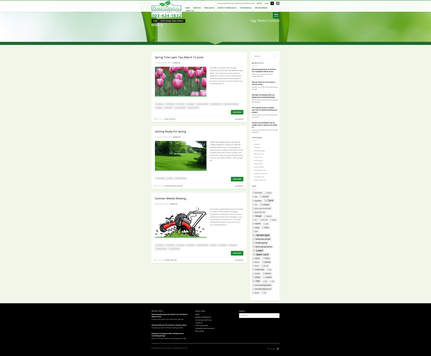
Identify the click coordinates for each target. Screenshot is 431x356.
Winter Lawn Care (260, 180)
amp (256, 196)
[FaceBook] (272, 3)
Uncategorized (259, 177)
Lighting (257, 258)
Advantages (258, 193)
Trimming (169, 107)
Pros (270, 269)
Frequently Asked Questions (205, 328)
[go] (275, 56)
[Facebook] (277, 348)
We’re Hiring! (199, 331)
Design (258, 216)
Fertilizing (171, 104)
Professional (259, 269)
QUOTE (276, 15)
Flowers (181, 104)
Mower (267, 258)
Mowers (257, 262)
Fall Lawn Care (259, 154)
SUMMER (223, 245)
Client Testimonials (201, 325)
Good (266, 224)
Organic (257, 266)
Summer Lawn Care (171, 260)
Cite (256, 204)
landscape (263, 235)
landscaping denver (263, 246)
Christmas (257, 147)
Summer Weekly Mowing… (171, 198)
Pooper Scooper (203, 104)
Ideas (256, 231)
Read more (237, 112)
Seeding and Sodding (231, 104)
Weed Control (181, 107)
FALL (256, 220)
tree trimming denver (263, 285)
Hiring (257, 227)
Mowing (191, 104)
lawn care (262, 254)
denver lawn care (260, 212)
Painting (266, 266)
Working (257, 292)
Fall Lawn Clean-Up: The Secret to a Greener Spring (169, 325)
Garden (258, 223)
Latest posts (168, 186)
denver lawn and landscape (263, 208)
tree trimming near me (263, 289)
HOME (197, 314)
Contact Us (199, 323)
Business (258, 201)
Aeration (160, 104)
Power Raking (216, 104)
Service (257, 273)
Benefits (265, 196)
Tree (273, 281)
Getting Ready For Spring (170, 131)
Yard (265, 292)
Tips (258, 281)
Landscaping (258, 160)
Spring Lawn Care (170, 119)
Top (266, 281)
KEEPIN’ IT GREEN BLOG (203, 317)
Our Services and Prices (203, 320)
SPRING (160, 107)
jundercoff (177, 63)
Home (266, 227)
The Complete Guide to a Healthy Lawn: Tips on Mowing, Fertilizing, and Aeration (264, 110)
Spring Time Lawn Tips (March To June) (179, 57)
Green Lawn (258, 157)
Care (270, 200)
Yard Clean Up (194, 107)
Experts (269, 216)
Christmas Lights (259, 151)
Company (265, 204)
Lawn (259, 250)
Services (268, 273)
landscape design (262, 239)
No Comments (239, 119)
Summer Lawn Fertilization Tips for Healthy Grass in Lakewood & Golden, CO (265, 125)
